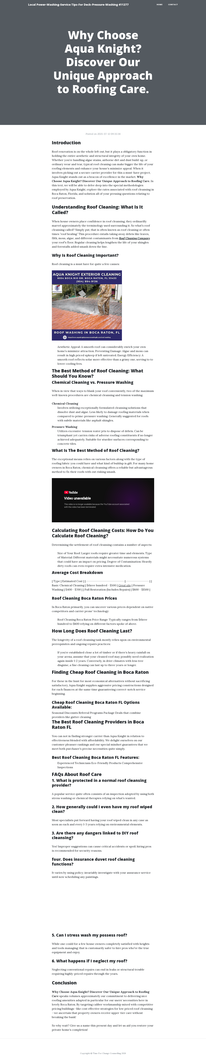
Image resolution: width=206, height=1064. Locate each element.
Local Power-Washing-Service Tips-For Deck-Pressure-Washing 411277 (78, 4)
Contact (173, 4)
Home (160, 4)
